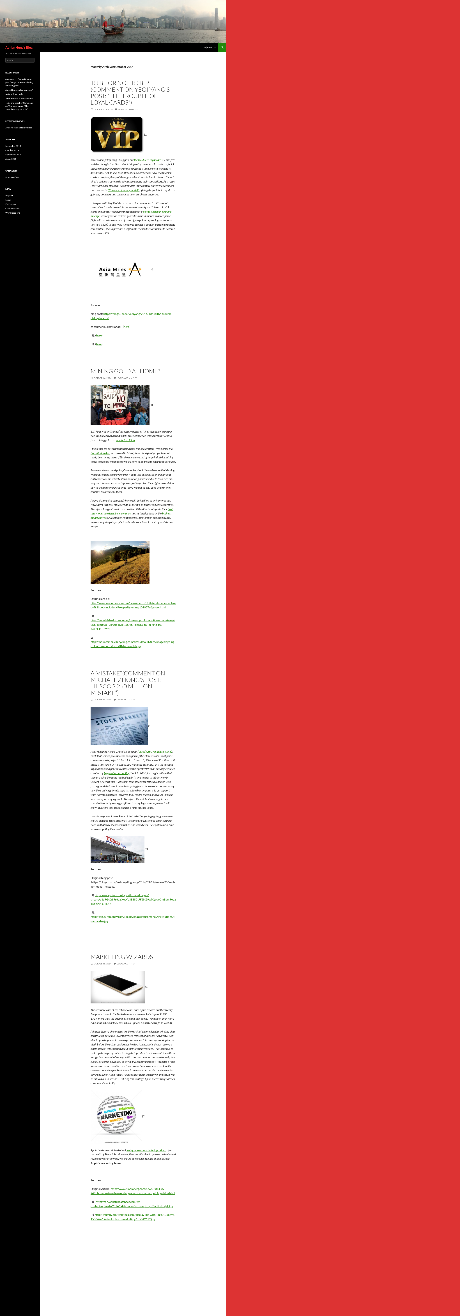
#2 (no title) (209, 47)
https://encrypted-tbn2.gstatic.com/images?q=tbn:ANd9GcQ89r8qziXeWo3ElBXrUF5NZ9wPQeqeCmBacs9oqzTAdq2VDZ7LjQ (133, 899)
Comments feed (12, 208)
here (126, 326)
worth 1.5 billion (125, 440)
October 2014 (12, 150)
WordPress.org (12, 212)
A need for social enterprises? (19, 90)
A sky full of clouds (14, 94)
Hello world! (26, 127)
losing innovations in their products (146, 1150)
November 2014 (13, 146)
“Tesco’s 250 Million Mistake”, (155, 751)
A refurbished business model (19, 98)
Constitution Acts (100, 453)
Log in (8, 199)
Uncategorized (12, 177)
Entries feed (11, 204)
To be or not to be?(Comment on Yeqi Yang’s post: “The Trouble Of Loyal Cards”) (130, 92)
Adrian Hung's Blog (19, 47)
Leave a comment (128, 109)
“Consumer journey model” (123, 190)
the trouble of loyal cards (148, 159)
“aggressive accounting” (117, 773)
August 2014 (11, 159)
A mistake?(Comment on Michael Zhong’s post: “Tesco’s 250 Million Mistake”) (128, 682)
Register (9, 195)
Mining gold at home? (125, 371)
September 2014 (13, 154)
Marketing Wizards (122, 956)
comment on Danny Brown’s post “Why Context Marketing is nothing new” (19, 82)
